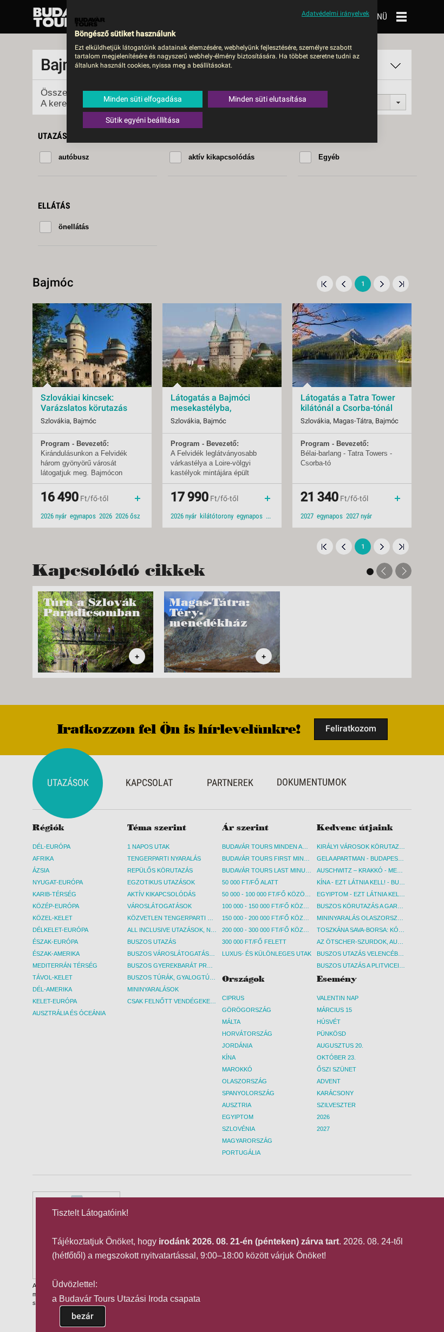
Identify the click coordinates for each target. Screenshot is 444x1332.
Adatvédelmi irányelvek (335, 13)
